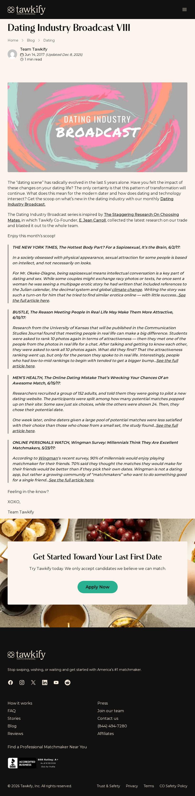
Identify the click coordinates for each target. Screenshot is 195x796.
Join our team (111, 711)
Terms (149, 786)
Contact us (108, 718)
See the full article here (71, 480)
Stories (14, 718)
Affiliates (106, 733)
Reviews (15, 733)
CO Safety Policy (173, 786)
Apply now (98, 587)
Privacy (132, 786)
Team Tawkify (33, 49)
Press (103, 703)
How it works (20, 703)
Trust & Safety (108, 786)
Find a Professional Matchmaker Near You (47, 747)
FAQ (12, 711)
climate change (127, 289)
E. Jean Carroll (92, 220)
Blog (12, 726)
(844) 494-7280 (112, 726)
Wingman (48, 458)
